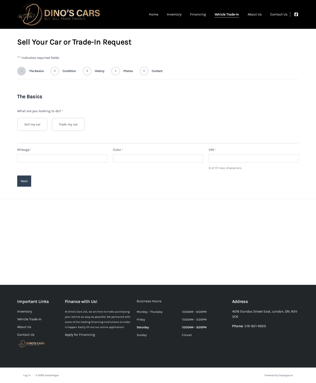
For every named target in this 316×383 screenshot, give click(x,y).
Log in (27, 375)
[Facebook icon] (296, 14)
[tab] (149, 303)
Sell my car (32, 124)
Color (118, 150)
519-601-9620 (255, 326)
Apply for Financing (80, 335)
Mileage (24, 150)
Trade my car (68, 124)
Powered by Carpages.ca (279, 375)
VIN (212, 150)
